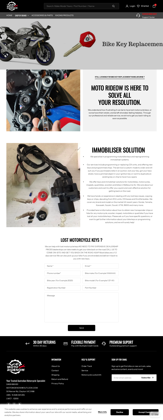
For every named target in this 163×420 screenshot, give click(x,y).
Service (85, 370)
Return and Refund (59, 379)
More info (102, 412)
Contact (55, 370)
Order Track (87, 366)
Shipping (55, 375)
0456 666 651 (149, 14)
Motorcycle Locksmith (91, 375)
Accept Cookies (145, 412)
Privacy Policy (57, 383)
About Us (55, 366)
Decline (119, 412)
